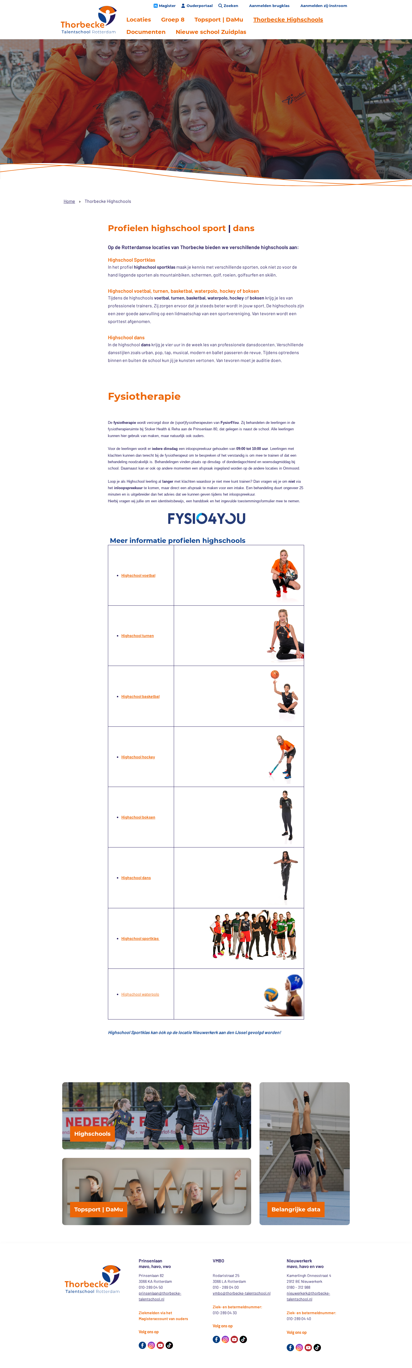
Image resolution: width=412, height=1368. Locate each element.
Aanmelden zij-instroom (323, 5)
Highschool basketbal (140, 696)
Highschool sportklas (140, 938)
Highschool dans (136, 877)
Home (69, 201)
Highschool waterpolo (140, 994)
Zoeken (231, 5)
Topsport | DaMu (219, 19)
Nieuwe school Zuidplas (211, 32)
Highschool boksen (138, 817)
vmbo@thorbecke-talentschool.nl (241, 1293)
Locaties (138, 19)
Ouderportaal (200, 5)
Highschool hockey (138, 756)
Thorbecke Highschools (288, 19)
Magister (167, 5)
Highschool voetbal (138, 575)
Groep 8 (172, 19)
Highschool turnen (137, 635)
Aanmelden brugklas (269, 5)
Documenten (146, 32)
